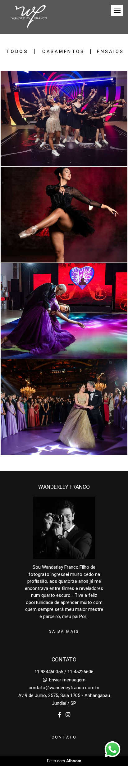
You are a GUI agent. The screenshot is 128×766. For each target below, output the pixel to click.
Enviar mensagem (67, 680)
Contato (64, 737)
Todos (17, 51)
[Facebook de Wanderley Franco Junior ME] (59, 715)
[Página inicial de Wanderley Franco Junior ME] (29, 17)
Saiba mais (64, 631)
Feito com (64, 761)
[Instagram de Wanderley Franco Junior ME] (68, 715)
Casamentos (63, 51)
